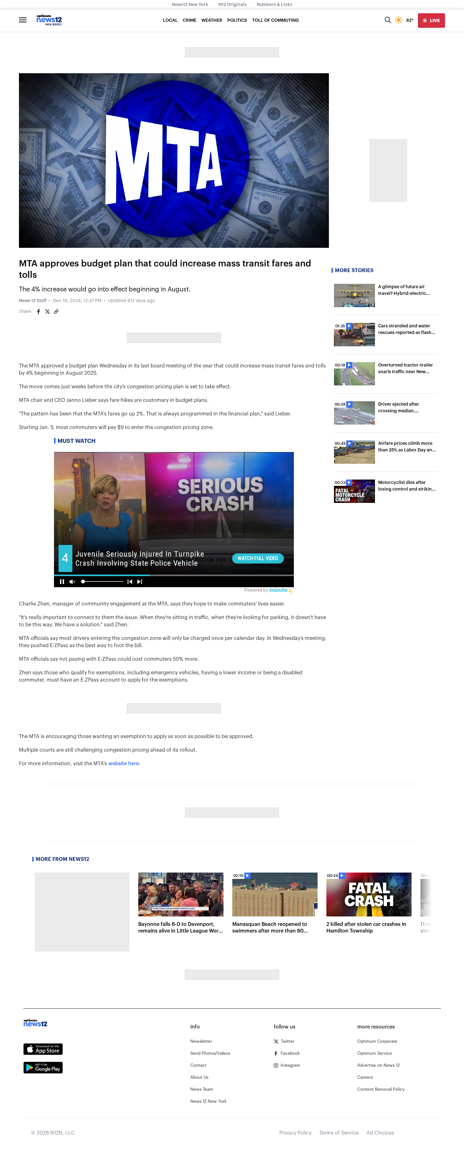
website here (123, 763)
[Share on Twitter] (47, 311)
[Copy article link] (56, 311)
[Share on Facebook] (38, 311)
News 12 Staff (32, 301)
